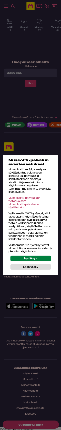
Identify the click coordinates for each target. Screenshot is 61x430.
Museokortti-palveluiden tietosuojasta (24, 199)
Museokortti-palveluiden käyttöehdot (24, 205)
